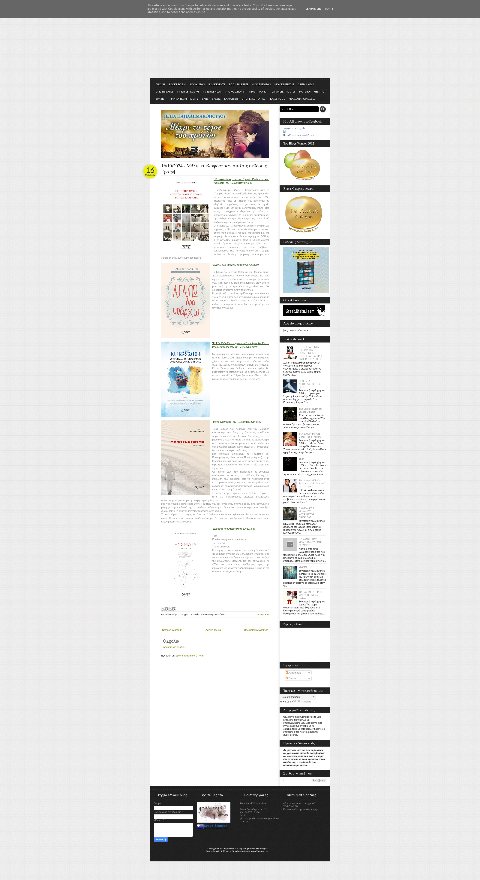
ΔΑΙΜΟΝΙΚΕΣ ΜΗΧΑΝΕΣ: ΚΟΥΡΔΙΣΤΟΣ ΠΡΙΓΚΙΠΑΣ (306, 513)
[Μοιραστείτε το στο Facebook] (174, 609)
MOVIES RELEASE (284, 84)
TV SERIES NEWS (212, 91)
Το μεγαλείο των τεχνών (294, 128)
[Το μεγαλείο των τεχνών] (284, 131)
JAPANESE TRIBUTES (284, 91)
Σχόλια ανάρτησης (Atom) (190, 655)
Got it (329, 8)
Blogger (264, 848)
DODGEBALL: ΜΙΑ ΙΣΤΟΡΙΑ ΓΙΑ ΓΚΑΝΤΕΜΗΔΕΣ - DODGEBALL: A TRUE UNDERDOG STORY (311, 353)
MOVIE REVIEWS (261, 84)
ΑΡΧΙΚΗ (160, 84)
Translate (306, 701)
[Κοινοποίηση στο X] (170, 609)
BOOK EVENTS (216, 84)
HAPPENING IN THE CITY (184, 98)
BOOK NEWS (197, 84)
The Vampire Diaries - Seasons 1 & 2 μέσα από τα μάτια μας (312, 483)
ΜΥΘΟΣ (303, 567)
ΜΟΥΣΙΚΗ (304, 91)
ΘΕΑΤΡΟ (319, 91)
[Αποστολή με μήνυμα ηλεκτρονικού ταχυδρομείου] (163, 609)
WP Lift (219, 851)
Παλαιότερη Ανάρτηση (256, 629)
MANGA (263, 91)
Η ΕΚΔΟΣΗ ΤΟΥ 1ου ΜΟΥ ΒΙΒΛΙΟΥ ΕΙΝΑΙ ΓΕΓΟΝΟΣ (310, 542)
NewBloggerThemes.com (256, 851)
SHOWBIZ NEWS (234, 91)
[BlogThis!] (166, 609)
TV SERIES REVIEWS (188, 91)
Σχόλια (292, 678)
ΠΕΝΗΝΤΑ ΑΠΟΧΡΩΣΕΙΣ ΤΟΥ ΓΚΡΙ (309, 383)
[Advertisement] (240, 49)
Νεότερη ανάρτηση (172, 629)
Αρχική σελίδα (213, 629)
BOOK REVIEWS (178, 84)
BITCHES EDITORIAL (253, 98)
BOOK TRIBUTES (238, 84)
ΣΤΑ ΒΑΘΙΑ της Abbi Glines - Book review (310, 435)
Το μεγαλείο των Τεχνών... (235, 848)
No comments (262, 614)
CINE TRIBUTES (164, 91)
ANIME (251, 91)
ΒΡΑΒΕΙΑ (161, 98)
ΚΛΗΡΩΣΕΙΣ (231, 98)
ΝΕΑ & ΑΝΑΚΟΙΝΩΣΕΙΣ (302, 98)
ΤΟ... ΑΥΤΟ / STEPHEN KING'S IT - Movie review (311, 595)
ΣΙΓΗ (301, 458)
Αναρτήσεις (294, 672)
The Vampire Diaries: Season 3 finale (310, 410)
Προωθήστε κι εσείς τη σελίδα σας (298, 135)
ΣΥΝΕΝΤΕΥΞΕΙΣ (211, 98)
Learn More (313, 8)
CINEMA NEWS (306, 84)
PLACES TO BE (277, 98)
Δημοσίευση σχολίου (174, 646)
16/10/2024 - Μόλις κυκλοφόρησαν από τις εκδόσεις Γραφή (214, 169)
